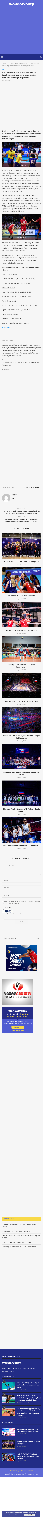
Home (4, 64)
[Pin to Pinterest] (27, 487)
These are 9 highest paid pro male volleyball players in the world (28, 1385)
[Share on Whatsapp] (33, 487)
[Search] (41, 57)
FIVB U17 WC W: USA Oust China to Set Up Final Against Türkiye (28, 1456)
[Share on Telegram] (36, 487)
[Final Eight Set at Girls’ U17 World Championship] (21, 649)
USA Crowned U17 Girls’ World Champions (21, 561)
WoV (10, 80)
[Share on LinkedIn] (29, 487)
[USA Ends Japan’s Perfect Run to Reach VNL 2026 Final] (21, 830)
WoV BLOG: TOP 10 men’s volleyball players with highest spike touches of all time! (29, 1398)
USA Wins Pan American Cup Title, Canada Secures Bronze (28, 1430)
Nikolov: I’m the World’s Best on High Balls (16, 1242)
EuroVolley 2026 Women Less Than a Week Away (19, 1247)
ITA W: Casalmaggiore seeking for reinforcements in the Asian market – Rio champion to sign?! (28, 1412)
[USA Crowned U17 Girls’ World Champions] (21, 546)
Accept (29, 1515)
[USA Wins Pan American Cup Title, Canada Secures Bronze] (8, 1432)
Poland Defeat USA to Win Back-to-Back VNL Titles (21, 773)
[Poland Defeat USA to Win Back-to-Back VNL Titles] (21, 756)
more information (17, 1515)
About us (23, 1471)
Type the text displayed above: (14, 914)
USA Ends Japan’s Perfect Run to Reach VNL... (21, 846)
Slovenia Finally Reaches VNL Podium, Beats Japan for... (21, 810)
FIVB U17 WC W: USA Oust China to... (21, 596)
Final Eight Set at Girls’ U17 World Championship (21, 665)
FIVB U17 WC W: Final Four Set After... (21, 630)
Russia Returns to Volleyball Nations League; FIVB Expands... (21, 736)
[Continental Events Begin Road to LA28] (21, 685)
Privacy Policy (14, 1471)
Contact (30, 1471)
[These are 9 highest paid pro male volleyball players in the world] (8, 1386)
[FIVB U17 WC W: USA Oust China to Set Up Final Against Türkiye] (21, 580)
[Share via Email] (38, 487)
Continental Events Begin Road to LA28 (21, 701)
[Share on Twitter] (25, 487)
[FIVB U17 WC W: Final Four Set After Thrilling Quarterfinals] (21, 614)
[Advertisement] (21, 30)
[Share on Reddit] (31, 487)
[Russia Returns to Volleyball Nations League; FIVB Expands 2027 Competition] (21, 720)
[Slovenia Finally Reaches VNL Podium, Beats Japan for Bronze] (21, 793)
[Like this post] (20, 487)
